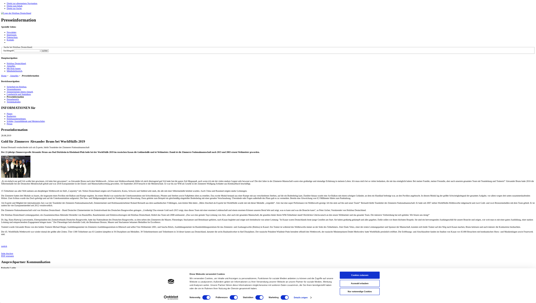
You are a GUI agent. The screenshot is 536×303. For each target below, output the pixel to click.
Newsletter (11, 32)
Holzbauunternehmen (16, 119)
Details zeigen (301, 297)
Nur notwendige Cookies (360, 291)
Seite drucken (7, 253)
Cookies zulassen (359, 275)
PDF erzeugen (7, 256)
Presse (9, 124)
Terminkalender (13, 102)
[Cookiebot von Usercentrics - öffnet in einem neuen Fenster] (171, 297)
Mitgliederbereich (14, 71)
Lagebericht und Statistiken (19, 94)
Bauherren (11, 116)
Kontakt (10, 40)
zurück (4, 246)
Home (4, 76)
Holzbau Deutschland (16, 63)
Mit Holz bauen (14, 68)
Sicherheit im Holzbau (16, 87)
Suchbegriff (8, 50)
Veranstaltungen (14, 89)
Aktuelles (11, 66)
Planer (9, 114)
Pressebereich (13, 99)
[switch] (234, 297)
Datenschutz (12, 37)
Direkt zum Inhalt (14, 6)
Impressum (11, 35)
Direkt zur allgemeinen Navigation (22, 3)
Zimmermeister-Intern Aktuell (20, 92)
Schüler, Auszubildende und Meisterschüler (26, 121)
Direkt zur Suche (14, 8)
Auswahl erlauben (359, 283)
